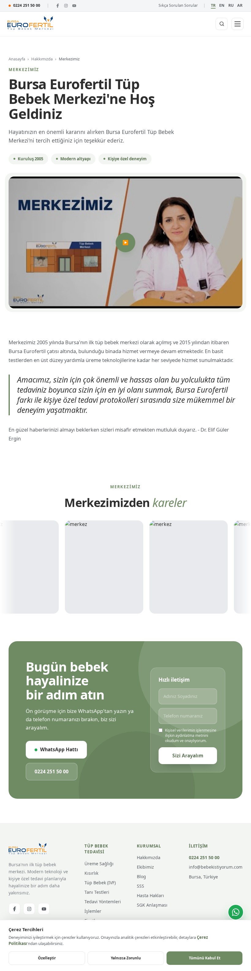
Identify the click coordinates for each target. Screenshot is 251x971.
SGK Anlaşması (152, 905)
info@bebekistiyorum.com (215, 867)
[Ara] (221, 24)
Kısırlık (91, 873)
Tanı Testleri (96, 892)
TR (213, 5)
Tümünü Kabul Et (204, 958)
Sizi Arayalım (187, 755)
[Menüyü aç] (237, 24)
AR (239, 5)
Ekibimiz (145, 867)
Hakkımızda (42, 59)
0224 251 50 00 (26, 5)
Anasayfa (17, 59)
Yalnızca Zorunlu (126, 958)
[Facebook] (58, 6)
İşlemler (92, 911)
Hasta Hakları (150, 895)
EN (221, 5)
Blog (141, 876)
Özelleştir (47, 958)
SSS (140, 886)
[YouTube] (74, 6)
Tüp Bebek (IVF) (100, 882)
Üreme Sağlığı (99, 863)
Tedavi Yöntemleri (102, 901)
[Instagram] (66, 6)
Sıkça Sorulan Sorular (178, 5)
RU (231, 5)
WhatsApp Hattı (59, 749)
